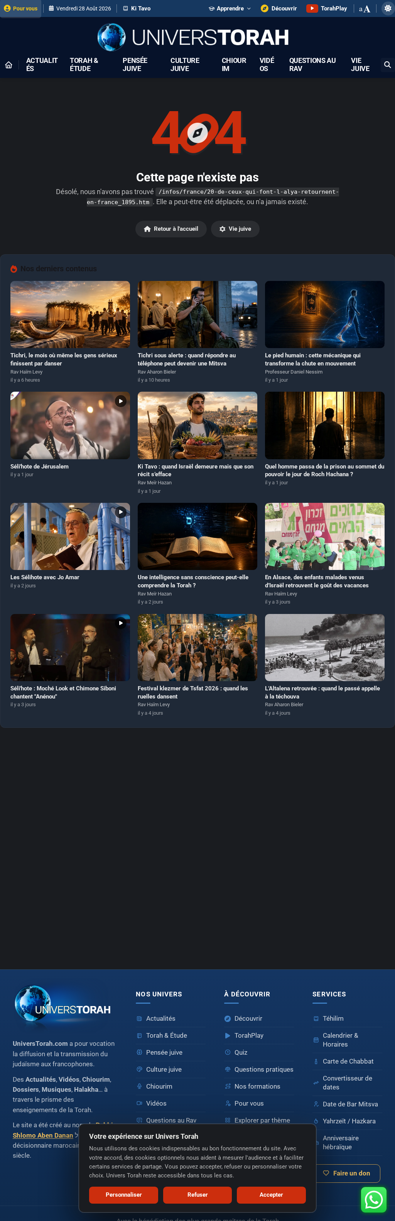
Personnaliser (124, 1194)
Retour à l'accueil (176, 228)
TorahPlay (249, 1035)
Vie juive (360, 65)
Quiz (241, 1052)
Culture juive (184, 65)
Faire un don (351, 1173)
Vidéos (267, 65)
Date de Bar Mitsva (350, 1104)
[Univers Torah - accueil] (65, 1005)
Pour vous (249, 1103)
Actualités (42, 65)
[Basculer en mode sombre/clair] (388, 8)
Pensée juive (135, 65)
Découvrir (248, 1018)
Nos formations (257, 1086)
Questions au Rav (312, 65)
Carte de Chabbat (348, 1061)
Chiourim (234, 65)
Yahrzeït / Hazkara (349, 1121)
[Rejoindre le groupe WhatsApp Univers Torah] (374, 1200)
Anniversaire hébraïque (341, 1143)
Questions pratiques (264, 1069)
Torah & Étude (84, 65)
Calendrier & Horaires (340, 1040)
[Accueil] (8, 65)
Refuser (197, 1194)
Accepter (271, 1194)
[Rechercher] (388, 65)
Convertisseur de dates (347, 1083)
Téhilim (333, 1018)
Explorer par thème (262, 1120)
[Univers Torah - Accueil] (197, 38)
